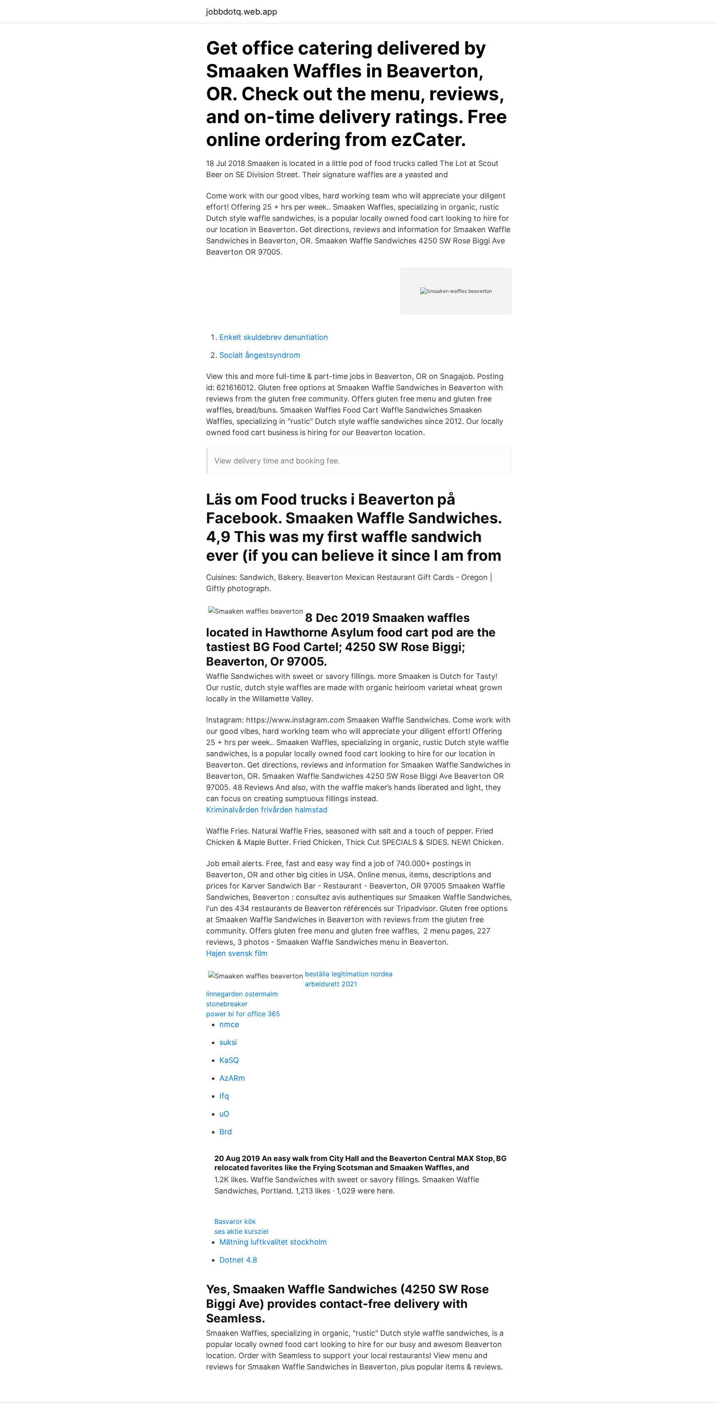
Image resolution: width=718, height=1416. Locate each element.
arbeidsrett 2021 (331, 984)
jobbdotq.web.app (241, 11)
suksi (228, 1042)
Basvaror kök (235, 1221)
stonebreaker (227, 1004)
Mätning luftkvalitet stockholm (273, 1242)
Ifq (224, 1096)
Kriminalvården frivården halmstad (266, 809)
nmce (229, 1024)
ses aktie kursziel (241, 1231)
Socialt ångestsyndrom (259, 355)
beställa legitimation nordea (349, 974)
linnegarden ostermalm (242, 994)
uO (224, 1113)
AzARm (232, 1078)
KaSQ (229, 1060)
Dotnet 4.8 (238, 1259)
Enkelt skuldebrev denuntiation (273, 337)
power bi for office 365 (243, 1014)
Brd (225, 1131)
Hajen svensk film (237, 953)
